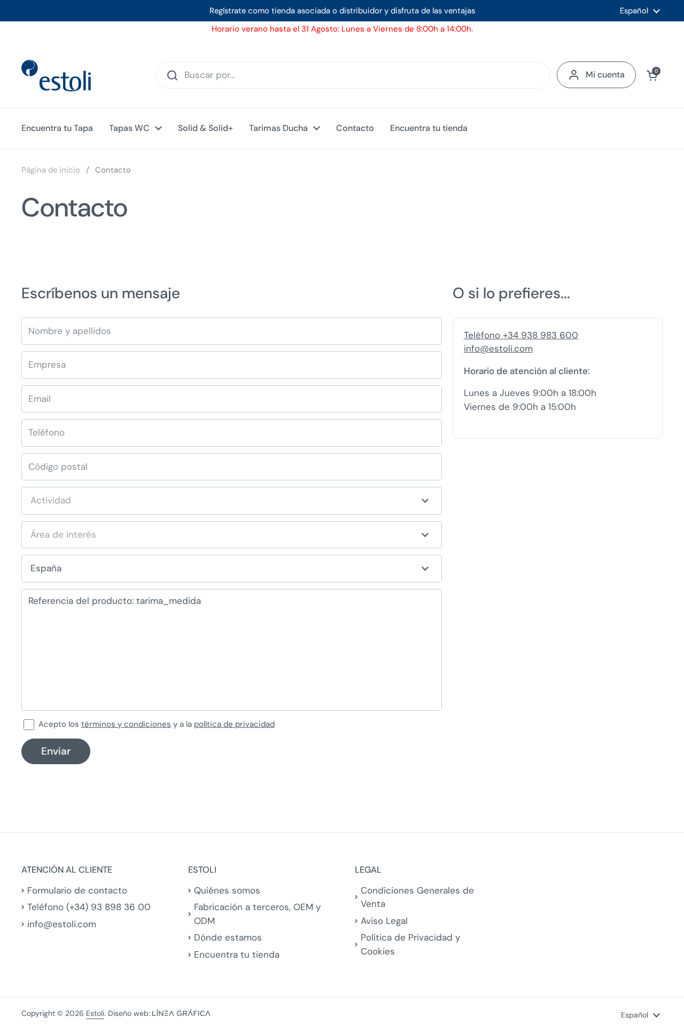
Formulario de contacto (77, 890)
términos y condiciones (126, 724)
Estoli (95, 1013)
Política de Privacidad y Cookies (410, 944)
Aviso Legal (384, 921)
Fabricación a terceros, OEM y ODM (257, 914)
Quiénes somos (227, 890)
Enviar (56, 751)
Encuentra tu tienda (236, 954)
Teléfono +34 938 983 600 (521, 335)
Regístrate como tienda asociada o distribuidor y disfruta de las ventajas (342, 10)
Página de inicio (50, 170)
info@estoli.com (498, 348)
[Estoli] (56, 75)
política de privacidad (234, 724)
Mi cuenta (605, 74)
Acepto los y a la (156, 724)
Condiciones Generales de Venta (417, 897)
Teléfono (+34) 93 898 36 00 (89, 907)
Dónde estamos (228, 937)
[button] (652, 75)
